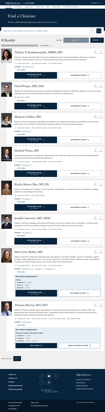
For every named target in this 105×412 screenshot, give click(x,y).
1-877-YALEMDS (29, 3)
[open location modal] (91, 30)
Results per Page (6, 358)
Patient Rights (12, 408)
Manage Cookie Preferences (84, 388)
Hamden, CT (39, 269)
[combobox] (45, 31)
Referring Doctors (15, 385)
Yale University (80, 382)
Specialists (8, 7)
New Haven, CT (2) (28, 269)
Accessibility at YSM (14, 405)
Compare (100, 53)
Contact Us (12, 378)
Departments (29, 7)
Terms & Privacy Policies (15, 402)
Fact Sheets (18, 7)
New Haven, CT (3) (28, 66)
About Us (12, 374)
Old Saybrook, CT (49, 269)
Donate (11, 382)
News (48, 7)
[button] (57, 70)
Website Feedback (82, 385)
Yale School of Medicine (83, 379)
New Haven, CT (27, 131)
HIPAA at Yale (35, 402)
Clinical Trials (40, 7)
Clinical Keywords (15, 389)
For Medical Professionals (71, 7)
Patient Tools (56, 7)
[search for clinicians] (98, 30)
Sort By (59, 40)
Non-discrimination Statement (39, 405)
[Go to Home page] (12, 3)
